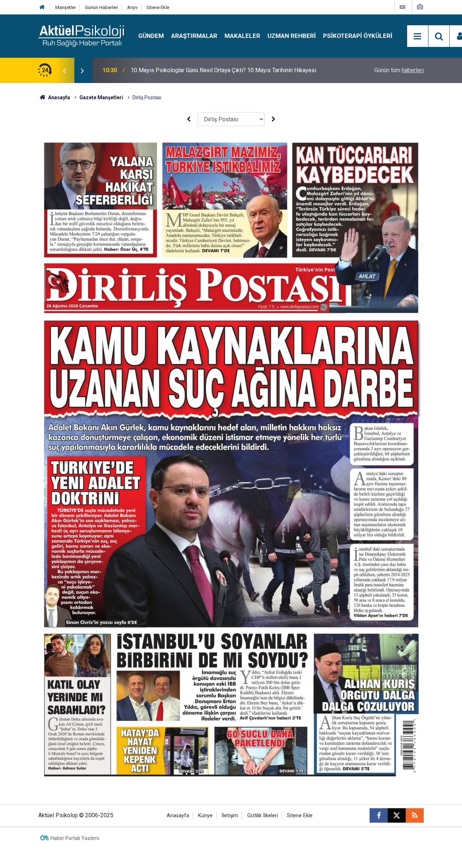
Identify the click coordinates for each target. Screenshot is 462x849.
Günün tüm (399, 70)
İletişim (230, 816)
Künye (205, 816)
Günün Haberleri (101, 7)
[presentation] (64, 70)
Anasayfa (58, 97)
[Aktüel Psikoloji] (81, 35)
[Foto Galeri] (420, 7)
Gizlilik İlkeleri (262, 816)
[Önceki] (188, 119)
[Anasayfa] (42, 7)
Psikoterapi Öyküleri (357, 35)
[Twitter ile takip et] (397, 815)
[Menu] (417, 36)
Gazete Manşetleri (101, 97)
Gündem (151, 35)
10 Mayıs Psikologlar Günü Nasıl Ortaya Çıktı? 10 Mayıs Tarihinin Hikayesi (223, 70)
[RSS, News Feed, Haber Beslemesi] (415, 815)
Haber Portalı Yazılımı (75, 838)
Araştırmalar (194, 35)
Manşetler (65, 7)
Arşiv (132, 7)
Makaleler (242, 35)
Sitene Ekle (158, 7)
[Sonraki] (273, 119)
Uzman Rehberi (291, 35)
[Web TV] (402, 7)
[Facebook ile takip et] (379, 815)
